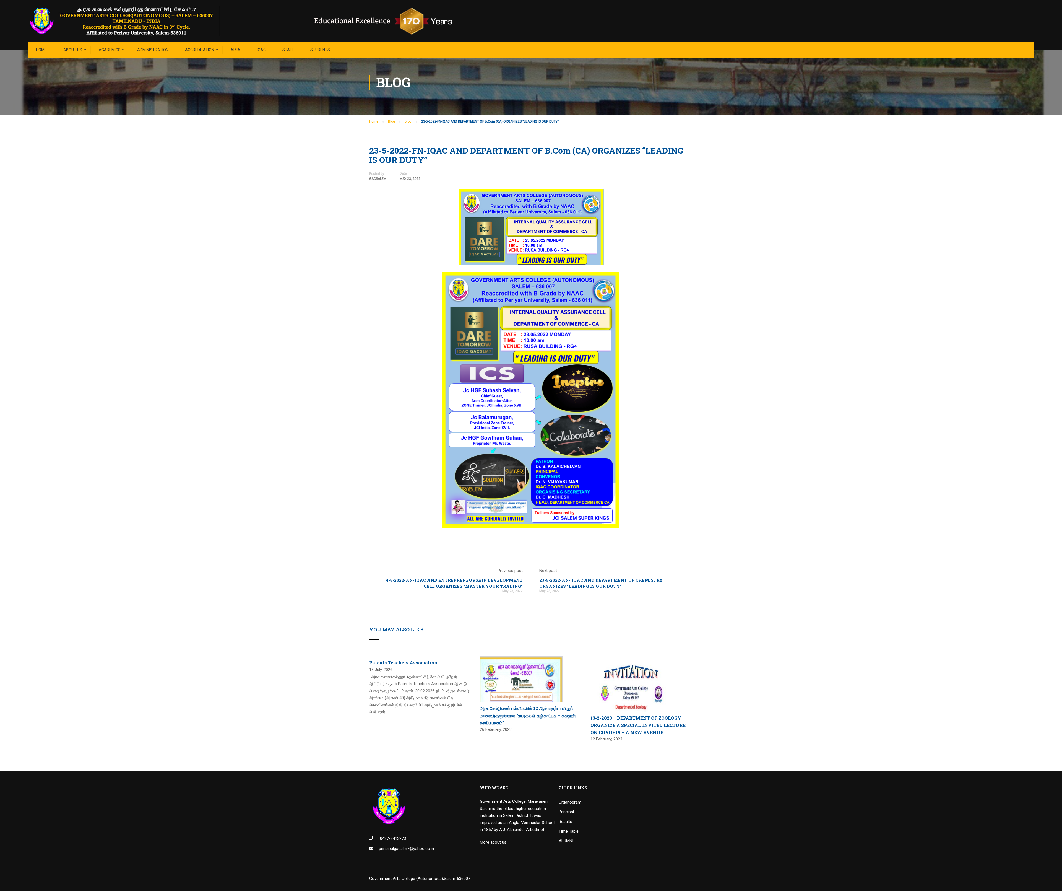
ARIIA (235, 50)
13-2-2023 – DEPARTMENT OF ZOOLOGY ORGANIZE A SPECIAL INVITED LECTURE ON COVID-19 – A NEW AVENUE (638, 725)
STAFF (288, 50)
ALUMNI (566, 840)
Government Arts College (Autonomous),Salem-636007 (419, 878)
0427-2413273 (392, 838)
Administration (152, 50)
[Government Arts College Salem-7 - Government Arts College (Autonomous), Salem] (249, 21)
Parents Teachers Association (403, 662)
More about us (493, 842)
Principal (566, 811)
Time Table (569, 831)
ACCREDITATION (199, 50)
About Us (72, 50)
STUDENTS (320, 50)
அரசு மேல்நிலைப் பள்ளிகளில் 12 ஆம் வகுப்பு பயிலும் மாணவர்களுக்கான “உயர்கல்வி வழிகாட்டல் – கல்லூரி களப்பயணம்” (528, 715)
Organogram (570, 802)
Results (565, 821)
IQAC (261, 50)
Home (41, 50)
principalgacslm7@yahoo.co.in (406, 848)
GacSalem (377, 179)
